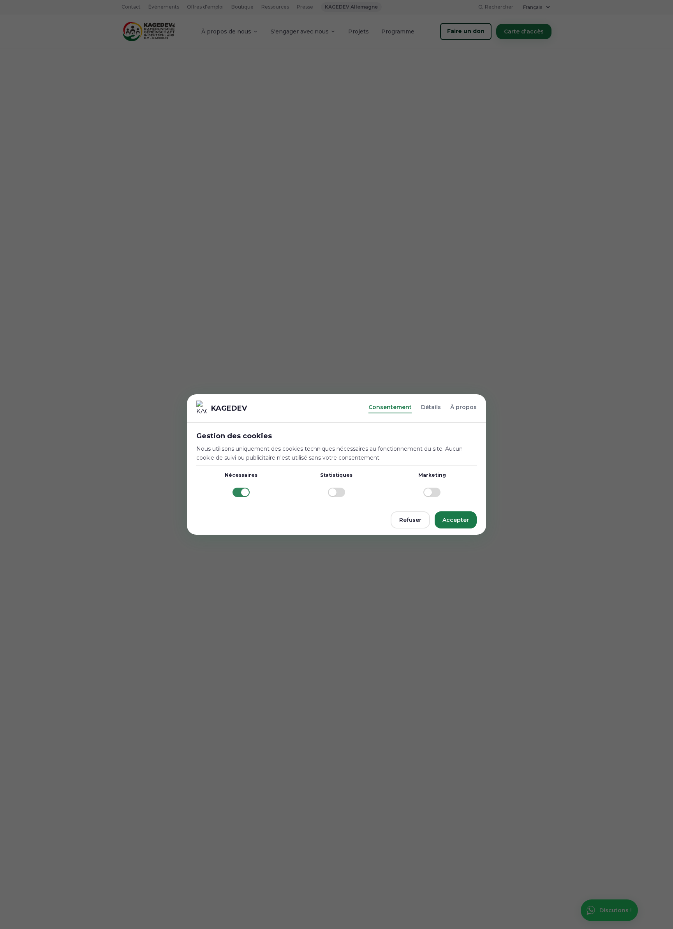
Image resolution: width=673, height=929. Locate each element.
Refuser (410, 519)
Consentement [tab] (390, 407)
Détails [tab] (431, 407)
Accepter (455, 519)
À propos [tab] (463, 407)
